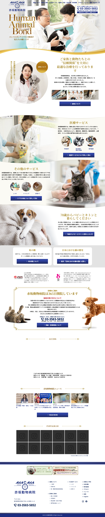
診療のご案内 (44, 2)
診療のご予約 (61, 2)
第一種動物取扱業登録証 (57, 489)
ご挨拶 (52, 484)
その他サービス (53, 2)
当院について (36, 2)
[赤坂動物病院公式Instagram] (99, 2)
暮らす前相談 (54, 496)
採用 (91, 2)
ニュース (86, 2)
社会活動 (68, 2)
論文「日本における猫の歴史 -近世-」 (73, 261)
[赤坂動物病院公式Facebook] (86, 501)
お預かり (72, 489)
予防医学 (53, 498)
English (95, 2)
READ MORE (53, 415)
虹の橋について (33, 261)
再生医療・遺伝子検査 (56, 500)
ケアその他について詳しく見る (27, 198)
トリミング (73, 486)
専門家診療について (56, 503)
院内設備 (74, 2)
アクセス (80, 2)
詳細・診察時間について (53, 325)
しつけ (72, 484)
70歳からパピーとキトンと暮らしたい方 (80, 234)
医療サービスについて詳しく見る (79, 155)
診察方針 (53, 486)
